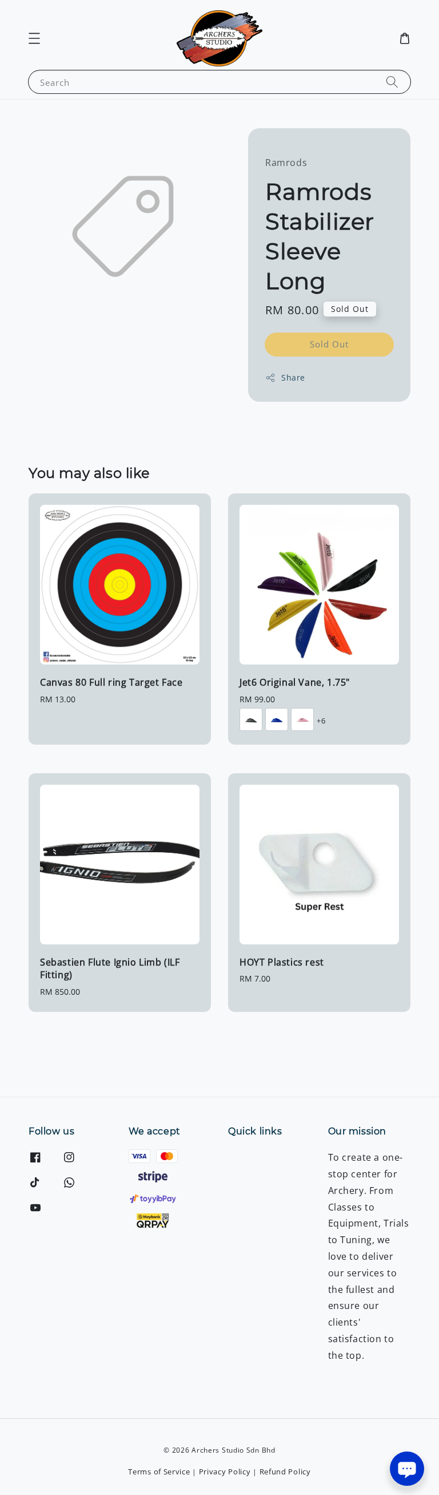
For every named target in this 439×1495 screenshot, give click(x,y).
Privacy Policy (225, 1471)
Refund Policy (285, 1471)
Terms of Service (159, 1471)
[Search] (392, 81)
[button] (34, 38)
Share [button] (293, 377)
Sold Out (329, 344)
